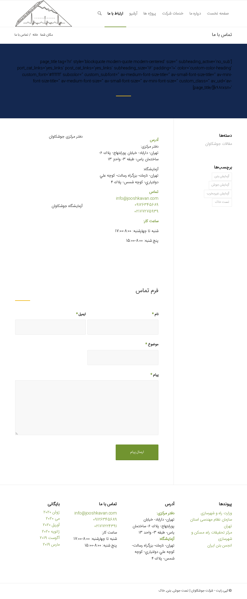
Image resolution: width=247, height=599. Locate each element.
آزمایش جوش (220, 185)
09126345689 (146, 205)
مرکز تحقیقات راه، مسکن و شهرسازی (211, 535)
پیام (154, 375)
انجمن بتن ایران (219, 545)
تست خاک (222, 202)
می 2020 (53, 518)
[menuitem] (218, 13)
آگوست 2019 (50, 538)
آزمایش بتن (221, 176)
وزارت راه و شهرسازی (216, 513)
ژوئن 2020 (51, 512)
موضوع (151, 344)
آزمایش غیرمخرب (218, 193)
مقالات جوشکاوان (218, 144)
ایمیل (81, 314)
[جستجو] (100, 13)
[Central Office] (49, 170)
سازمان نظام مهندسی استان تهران (211, 522)
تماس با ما (222, 35)
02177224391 (105, 526)
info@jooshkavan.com (137, 198)
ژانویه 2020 (51, 531)
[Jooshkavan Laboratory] (49, 239)
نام (155, 314)
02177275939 (146, 211)
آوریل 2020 (51, 525)
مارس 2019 (51, 544)
